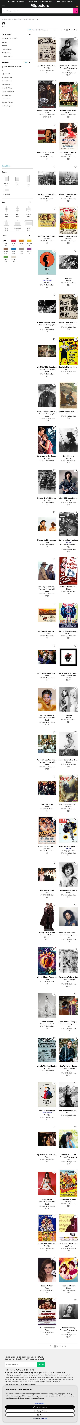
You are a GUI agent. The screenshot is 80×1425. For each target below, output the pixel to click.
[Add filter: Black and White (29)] (5, 240)
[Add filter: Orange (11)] (21, 240)
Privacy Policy (39, 1403)
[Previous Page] (62, 30)
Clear (26, 62)
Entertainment (7, 19)
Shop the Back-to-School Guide (40, 1)
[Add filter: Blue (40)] (13, 248)
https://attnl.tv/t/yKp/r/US (29, 1381)
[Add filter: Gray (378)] (21, 248)
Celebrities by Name (29, 19)
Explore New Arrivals (64, 1)
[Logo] (40, 6)
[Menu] (3, 6)
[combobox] (37, 10)
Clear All (30, 29)
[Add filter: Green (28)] (5, 256)
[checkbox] (6, 211)
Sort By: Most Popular (40, 30)
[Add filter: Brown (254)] (5, 248)
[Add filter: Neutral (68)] (13, 256)
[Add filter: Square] (17, 179)
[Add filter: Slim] (28, 178)
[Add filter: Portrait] (7, 178)
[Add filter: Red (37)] (13, 240)
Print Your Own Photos (16, 1)
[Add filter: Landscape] (7, 190)
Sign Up (41, 1364)
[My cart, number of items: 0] (76, 5)
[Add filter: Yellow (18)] (29, 240)
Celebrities (17, 19)
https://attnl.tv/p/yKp (53, 1381)
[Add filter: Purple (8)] (29, 248)
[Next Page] (77, 30)
